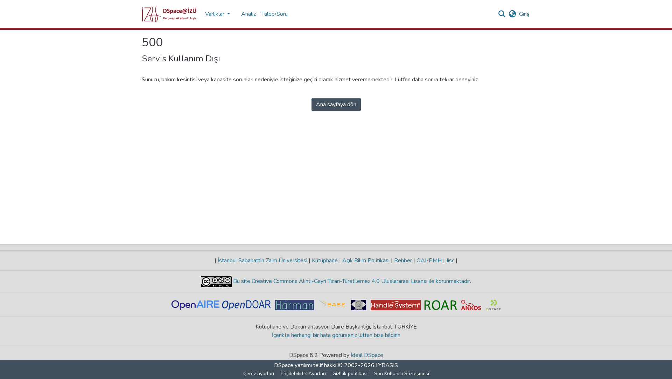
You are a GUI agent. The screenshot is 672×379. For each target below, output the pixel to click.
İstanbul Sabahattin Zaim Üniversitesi (262, 260)
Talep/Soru (274, 14)
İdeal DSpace (367, 355)
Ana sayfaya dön (336, 104)
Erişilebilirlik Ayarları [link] (303, 373)
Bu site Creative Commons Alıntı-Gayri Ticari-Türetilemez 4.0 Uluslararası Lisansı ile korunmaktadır (351, 281)
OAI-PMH (429, 260)
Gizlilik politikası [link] (350, 373)
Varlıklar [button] (215, 14)
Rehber (403, 260)
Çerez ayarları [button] (258, 373)
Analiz (248, 14)
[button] (169, 14)
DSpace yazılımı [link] (293, 365)
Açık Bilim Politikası (366, 260)
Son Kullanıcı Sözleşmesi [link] (401, 373)
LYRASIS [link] (387, 365)
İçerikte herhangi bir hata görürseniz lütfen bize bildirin (336, 335)
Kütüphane (324, 260)
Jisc (450, 260)
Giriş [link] (524, 14)
